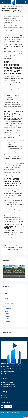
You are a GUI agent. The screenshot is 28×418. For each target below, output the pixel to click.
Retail (6, 293)
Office (6, 311)
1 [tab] (15, 279)
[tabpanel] (14, 270)
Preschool (7, 321)
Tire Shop (7, 318)
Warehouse (7, 301)
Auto (5, 306)
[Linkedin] (5, 406)
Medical (6, 313)
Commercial (7, 291)
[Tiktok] (10, 406)
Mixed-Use (7, 316)
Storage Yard (7, 308)
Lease (6, 298)
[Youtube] (7, 406)
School (6, 323)
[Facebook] (2, 406)
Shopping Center (8, 303)
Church (6, 296)
